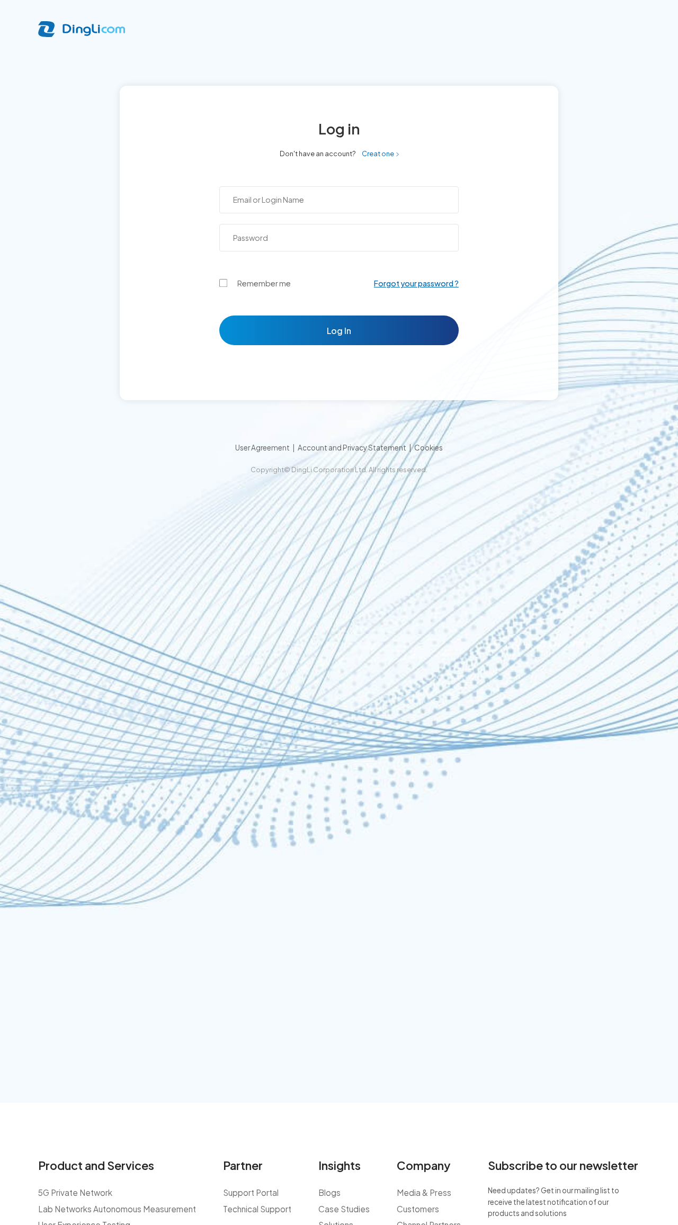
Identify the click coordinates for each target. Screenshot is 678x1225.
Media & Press (424, 1192)
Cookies (428, 447)
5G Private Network (75, 1192)
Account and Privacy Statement (352, 447)
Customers (418, 1209)
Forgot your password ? (416, 283)
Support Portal (251, 1192)
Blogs (329, 1192)
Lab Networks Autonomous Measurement (117, 1209)
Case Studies (344, 1209)
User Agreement (262, 447)
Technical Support (257, 1209)
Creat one (378, 153)
